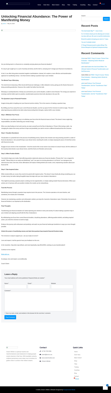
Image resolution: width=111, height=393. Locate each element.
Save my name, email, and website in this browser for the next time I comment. (28, 313)
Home (39, 5)
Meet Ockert (55, 5)
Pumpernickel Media (69, 389)
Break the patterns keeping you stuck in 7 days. (94, 39)
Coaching (82, 5)
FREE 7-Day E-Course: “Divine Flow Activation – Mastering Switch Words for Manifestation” (94, 61)
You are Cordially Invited (88, 42)
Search (83, 15)
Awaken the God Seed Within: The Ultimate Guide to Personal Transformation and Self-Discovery (94, 69)
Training (75, 5)
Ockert (83, 58)
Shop (63, 5)
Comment (7, 290)
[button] (75, 5)
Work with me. (5, 254)
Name (6, 283)
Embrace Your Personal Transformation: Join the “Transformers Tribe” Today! (94, 86)
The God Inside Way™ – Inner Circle (91, 31)
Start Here (46, 5)
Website (53, 283)
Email (30, 283)
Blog (89, 5)
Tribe (68, 5)
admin (4, 23)
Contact (95, 5)
